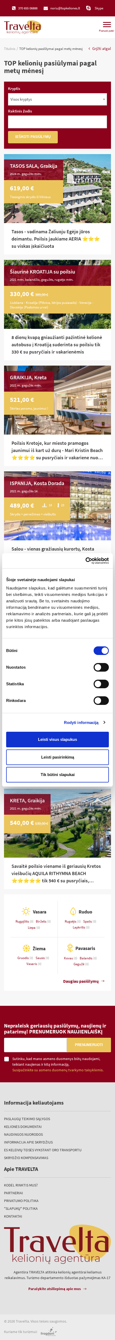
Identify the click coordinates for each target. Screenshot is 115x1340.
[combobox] (57, 99)
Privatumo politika (21, 1200)
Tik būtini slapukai (58, 774)
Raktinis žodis (20, 111)
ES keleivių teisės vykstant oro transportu (43, 1150)
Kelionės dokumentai (23, 1126)
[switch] (101, 667)
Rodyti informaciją (81, 722)
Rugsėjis (71, 921)
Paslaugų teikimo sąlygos (27, 1118)
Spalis (88, 921)
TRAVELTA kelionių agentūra (57, 1008)
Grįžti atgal (101, 48)
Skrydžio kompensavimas (26, 1157)
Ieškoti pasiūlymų (33, 137)
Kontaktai (13, 1216)
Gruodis (23, 958)
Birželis (41, 921)
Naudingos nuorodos (23, 1134)
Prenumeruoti (89, 1045)
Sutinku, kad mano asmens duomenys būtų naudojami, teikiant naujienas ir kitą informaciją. (57, 1064)
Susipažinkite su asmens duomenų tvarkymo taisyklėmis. (57, 1070)
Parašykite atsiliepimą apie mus (54, 1288)
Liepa (32, 927)
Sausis (40, 958)
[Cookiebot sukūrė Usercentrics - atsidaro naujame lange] (85, 560)
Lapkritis (79, 927)
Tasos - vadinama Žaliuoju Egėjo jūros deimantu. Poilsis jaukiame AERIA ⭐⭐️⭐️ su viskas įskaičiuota (55, 238)
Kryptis (14, 88)
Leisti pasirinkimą (57, 757)
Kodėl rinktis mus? (21, 1185)
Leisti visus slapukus (57, 739)
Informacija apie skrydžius (28, 1142)
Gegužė (79, 964)
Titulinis (9, 48)
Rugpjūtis (23, 921)
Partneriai (13, 1192)
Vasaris (32, 964)
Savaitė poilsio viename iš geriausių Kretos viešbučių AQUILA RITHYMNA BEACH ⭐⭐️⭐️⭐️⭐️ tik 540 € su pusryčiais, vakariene (56, 873)
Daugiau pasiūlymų (81, 981)
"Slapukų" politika (21, 1208)
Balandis (86, 958)
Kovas (69, 958)
